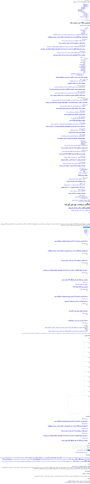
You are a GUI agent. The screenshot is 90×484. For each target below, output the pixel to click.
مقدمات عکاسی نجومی (59, 461)
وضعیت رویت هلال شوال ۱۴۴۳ (80, 286)
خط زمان (86, 14)
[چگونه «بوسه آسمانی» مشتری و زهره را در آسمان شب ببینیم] (86, 385)
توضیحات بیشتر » (86, 227)
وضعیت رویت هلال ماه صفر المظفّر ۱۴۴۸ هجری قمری (72, 153)
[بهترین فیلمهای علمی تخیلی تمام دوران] (77, 178)
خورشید (49, 333)
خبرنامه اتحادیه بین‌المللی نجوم (81, 196)
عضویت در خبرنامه (84, 16)
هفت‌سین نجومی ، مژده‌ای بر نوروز (76, 193)
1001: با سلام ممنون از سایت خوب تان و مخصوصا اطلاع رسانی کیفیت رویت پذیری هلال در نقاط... (68, 330)
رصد (84, 60)
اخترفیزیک (83, 69)
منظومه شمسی (82, 66)
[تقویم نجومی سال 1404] (85, 25)
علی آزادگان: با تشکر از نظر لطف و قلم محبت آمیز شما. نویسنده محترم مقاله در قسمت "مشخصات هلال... (66, 327)
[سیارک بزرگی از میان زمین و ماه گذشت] (84, 318)
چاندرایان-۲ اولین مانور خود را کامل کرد (78, 311)
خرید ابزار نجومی (84, 197)
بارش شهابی (24, 333)
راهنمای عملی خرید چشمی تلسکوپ (76, 83)
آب (22, 333)
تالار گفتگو (85, 5)
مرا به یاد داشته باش (81, 450)
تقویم (27, 333)
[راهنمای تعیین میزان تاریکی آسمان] (77, 129)
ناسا (48, 461)
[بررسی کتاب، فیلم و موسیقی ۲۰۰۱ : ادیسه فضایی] (74, 184)
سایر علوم (83, 33)
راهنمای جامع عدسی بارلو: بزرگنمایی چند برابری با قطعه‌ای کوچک (72, 77)
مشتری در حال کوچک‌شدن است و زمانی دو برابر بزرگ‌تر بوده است (69, 55)
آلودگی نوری (85, 98)
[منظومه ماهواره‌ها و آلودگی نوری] (78, 117)
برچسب (86, 232)
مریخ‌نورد (71, 461)
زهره (63, 333)
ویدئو (84, 72)
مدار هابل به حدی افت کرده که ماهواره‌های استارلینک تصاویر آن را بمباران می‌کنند (65, 126)
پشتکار (85, 333)
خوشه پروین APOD (83, 175)
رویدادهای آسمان (84, 141)
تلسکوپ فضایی (37, 333)
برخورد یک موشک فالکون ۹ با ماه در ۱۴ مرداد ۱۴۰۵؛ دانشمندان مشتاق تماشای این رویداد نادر (63, 49)
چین (86, 333)
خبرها (86, 28)
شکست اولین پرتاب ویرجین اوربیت (79, 207)
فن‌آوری (83, 32)
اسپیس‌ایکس (75, 457)
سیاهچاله (67, 333)
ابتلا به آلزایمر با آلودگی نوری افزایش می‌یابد (74, 114)
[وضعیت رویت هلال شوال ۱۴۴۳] (81, 284)
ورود (87, 17)
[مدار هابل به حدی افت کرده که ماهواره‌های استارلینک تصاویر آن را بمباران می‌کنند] (68, 123)
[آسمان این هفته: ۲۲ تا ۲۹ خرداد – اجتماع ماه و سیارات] (73, 163)
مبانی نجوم (83, 59)
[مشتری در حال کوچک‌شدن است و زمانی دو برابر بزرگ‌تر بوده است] (71, 52)
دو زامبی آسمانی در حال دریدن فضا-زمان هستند (76, 301)
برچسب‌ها (86, 13)
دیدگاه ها (86, 231)
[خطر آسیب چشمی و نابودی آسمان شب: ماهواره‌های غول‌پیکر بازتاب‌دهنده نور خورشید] (70, 99)
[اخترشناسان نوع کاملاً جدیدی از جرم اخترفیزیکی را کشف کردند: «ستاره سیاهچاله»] (70, 34)
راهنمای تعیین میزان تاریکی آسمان (77, 132)
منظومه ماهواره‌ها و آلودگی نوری (77, 120)
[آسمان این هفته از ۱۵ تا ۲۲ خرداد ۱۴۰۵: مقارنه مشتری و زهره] (86, 395)
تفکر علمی (64, 457)
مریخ (81, 333)
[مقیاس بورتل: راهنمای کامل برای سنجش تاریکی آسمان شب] (72, 105)
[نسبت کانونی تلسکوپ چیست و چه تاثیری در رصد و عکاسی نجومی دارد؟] (70, 92)
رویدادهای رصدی (63, 459)
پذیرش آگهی (85, 4)
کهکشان (89, 333)
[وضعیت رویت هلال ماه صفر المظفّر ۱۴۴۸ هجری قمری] (73, 151)
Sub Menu (83, 7)
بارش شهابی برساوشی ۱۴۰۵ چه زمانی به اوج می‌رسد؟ (72, 43)
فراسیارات (83, 67)
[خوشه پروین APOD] (83, 172)
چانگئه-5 (33, 461)
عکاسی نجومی (82, 64)
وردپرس (81, 480)
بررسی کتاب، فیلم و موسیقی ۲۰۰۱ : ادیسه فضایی (73, 187)
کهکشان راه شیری (9, 461)
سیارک (65, 333)
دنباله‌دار (52, 333)
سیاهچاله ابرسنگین (29, 459)
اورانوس (87, 23)
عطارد (20, 459)
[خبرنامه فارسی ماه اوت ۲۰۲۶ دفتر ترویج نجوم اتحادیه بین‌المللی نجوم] (84, 294)
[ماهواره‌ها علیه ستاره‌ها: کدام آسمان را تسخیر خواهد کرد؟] (73, 135)
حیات (47, 333)
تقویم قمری (30, 333)
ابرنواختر (80, 457)
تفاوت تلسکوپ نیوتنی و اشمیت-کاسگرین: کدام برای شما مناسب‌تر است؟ (67, 89)
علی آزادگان (87, 210)
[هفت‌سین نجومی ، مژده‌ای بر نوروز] (77, 190)
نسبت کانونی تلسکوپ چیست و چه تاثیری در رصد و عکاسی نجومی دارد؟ (67, 95)
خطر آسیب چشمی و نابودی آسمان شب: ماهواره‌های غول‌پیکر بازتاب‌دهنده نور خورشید (67, 102)
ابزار (84, 63)
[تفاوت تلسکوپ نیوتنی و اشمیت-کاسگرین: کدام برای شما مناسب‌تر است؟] (69, 86)
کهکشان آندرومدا (16, 461)
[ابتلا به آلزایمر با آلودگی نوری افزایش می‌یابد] (76, 111)
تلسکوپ (33, 333)
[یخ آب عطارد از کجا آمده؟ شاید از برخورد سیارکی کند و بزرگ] (86, 390)
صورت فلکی (82, 62)
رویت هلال (83, 143)
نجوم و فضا (83, 29)
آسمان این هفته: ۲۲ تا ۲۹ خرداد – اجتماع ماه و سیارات (72, 165)
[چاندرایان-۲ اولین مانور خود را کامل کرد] (84, 308)
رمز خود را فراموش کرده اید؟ (81, 452)
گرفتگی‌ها (83, 144)
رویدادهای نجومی (57, 459)
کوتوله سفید (3, 461)
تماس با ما (85, 15)
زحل (61, 333)
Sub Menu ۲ (80, 9)
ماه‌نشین (79, 333)
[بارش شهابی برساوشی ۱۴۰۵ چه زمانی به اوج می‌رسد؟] (73, 40)
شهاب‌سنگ (24, 459)
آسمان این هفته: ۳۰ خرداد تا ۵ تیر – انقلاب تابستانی (73, 159)
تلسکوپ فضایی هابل (13, 457)
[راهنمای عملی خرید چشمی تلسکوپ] (77, 80)
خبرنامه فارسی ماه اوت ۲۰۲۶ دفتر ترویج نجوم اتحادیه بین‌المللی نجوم (71, 241)
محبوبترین (86, 230)
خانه (87, 27)
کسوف (25, 461)
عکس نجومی (82, 170)
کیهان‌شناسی (82, 70)
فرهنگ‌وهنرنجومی (84, 169)
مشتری (83, 333)
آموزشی (86, 58)
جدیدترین (86, 229)
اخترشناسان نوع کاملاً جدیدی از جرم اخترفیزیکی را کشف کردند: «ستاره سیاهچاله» (68, 37)
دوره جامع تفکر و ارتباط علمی (76, 73)
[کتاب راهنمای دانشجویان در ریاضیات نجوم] (81, 200)
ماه (77, 333)
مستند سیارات (80, 74)
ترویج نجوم (83, 65)
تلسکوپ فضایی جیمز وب (42, 333)
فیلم (84, 171)
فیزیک (84, 31)
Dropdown (85, 6)
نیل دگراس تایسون (43, 461)
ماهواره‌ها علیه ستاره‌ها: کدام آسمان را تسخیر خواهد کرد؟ (71, 138)
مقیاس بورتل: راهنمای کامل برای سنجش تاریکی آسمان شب (70, 108)
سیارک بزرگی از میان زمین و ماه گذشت (78, 320)
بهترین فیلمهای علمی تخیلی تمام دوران (75, 181)
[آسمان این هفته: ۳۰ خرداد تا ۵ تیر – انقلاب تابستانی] (74, 157)
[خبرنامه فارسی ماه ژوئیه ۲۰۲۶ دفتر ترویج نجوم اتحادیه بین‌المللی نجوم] (86, 370)
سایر (84, 71)
